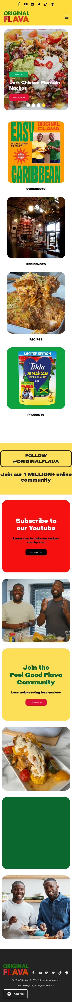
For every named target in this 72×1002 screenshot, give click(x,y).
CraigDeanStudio (44, 985)
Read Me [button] (18, 994)
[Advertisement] (36, 432)
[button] (28, 105)
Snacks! (18, 74)
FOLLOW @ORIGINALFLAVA (36, 458)
